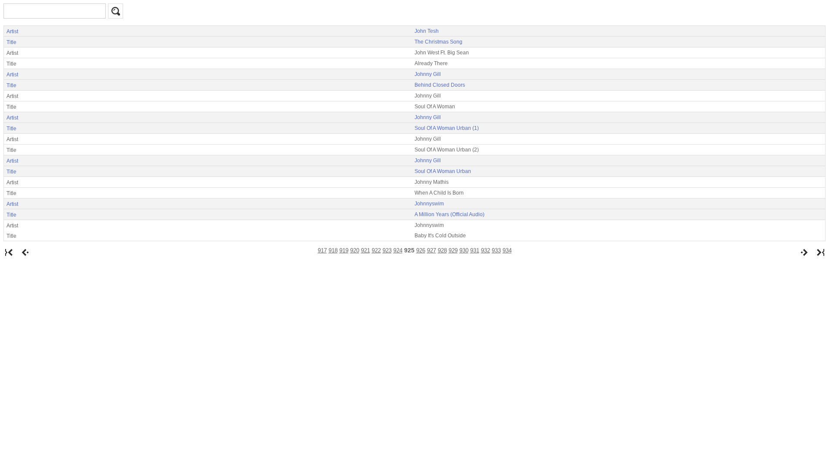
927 (431, 250)
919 (343, 250)
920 (354, 250)
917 (322, 250)
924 (397, 250)
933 (496, 250)
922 (376, 250)
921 (365, 250)
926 (420, 250)
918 (333, 250)
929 (453, 250)
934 (507, 250)
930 (463, 250)
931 (474, 250)
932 (485, 250)
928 (442, 250)
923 (387, 250)
